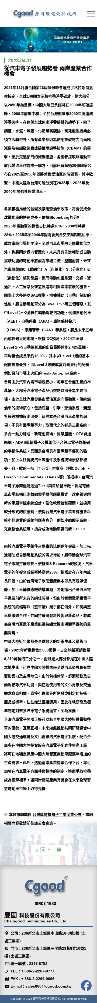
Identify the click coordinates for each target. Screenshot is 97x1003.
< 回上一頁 (48, 850)
